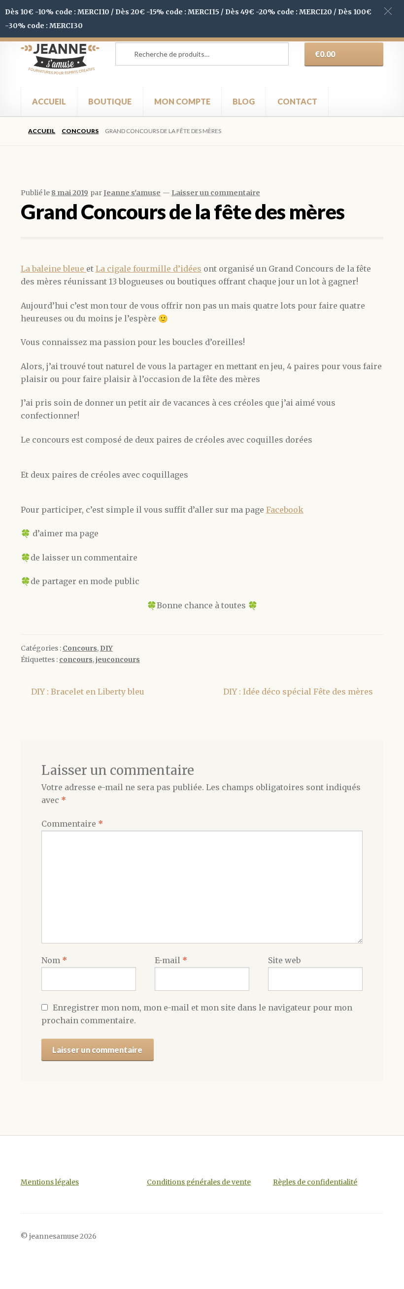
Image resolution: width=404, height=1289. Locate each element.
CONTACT (297, 101)
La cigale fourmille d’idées (149, 269)
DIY (106, 648)
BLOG (244, 101)
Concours (80, 131)
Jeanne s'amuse (132, 192)
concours (76, 659)
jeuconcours (118, 659)
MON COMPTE (182, 101)
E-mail (171, 960)
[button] (388, 11)
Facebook (284, 510)
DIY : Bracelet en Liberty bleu (87, 692)
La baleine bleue (53, 269)
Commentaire (72, 824)
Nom (54, 960)
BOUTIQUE (110, 101)
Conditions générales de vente (199, 1182)
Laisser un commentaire (215, 192)
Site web (284, 960)
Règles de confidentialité (315, 1182)
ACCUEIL (49, 101)
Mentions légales (50, 1182)
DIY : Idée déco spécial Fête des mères (298, 692)
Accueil (41, 131)
